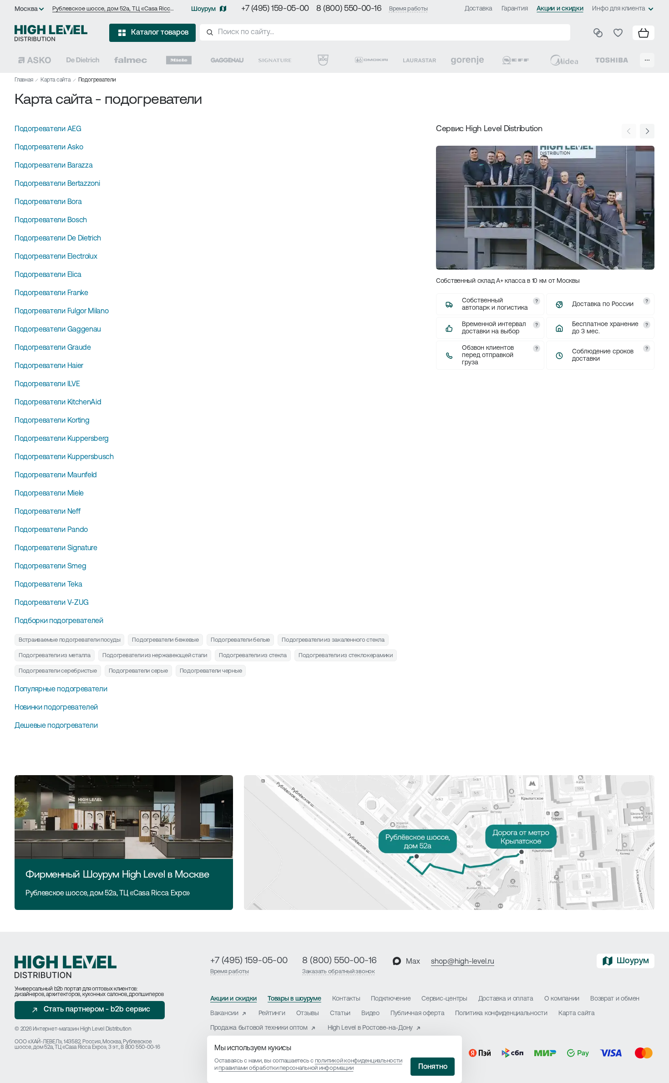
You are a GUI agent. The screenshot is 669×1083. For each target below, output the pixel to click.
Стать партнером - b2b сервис (97, 1009)
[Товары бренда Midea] (564, 60)
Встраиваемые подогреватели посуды (69, 640)
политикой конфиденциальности (358, 1061)
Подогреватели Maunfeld (56, 475)
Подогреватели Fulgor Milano (61, 311)
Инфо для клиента (618, 8)
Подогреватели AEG (48, 129)
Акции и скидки (560, 8)
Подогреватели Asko (49, 147)
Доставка (478, 8)
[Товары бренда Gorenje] (467, 60)
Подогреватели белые (240, 640)
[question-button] (536, 301)
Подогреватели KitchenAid (58, 402)
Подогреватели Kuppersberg (62, 439)
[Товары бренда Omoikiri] (371, 60)
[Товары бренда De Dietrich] (83, 60)
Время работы (408, 9)
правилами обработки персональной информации (285, 1068)
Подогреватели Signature (56, 548)
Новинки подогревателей (56, 707)
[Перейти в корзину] (643, 33)
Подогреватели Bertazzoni (57, 184)
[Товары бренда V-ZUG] (323, 60)
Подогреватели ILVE (47, 384)
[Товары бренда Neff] (516, 60)
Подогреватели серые (138, 671)
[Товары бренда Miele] (179, 60)
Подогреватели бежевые (165, 640)
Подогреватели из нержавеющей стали (154, 656)
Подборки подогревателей (59, 621)
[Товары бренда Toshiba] (612, 60)
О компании (561, 999)
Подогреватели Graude (53, 348)
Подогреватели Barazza (53, 165)
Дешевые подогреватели (56, 726)
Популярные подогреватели (61, 689)
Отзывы (307, 1013)
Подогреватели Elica (48, 275)
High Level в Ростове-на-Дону (370, 1028)
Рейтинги (271, 1013)
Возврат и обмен (614, 999)
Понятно (432, 1067)
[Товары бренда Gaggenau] (227, 60)
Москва (26, 9)
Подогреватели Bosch (51, 220)
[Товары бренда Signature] (275, 60)
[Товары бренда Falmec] (131, 60)
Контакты (346, 999)
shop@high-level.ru (462, 962)
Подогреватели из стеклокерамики (346, 656)
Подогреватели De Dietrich (58, 238)
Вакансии (224, 1013)
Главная (24, 80)
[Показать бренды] (647, 60)
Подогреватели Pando (51, 530)
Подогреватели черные (211, 671)
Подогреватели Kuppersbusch (64, 457)
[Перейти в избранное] (618, 32)
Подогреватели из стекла (253, 656)
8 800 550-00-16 (140, 1047)
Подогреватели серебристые (58, 671)
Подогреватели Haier (49, 366)
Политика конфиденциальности (501, 1013)
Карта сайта (55, 80)
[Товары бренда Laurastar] (420, 60)
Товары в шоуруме (294, 999)
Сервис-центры (444, 999)
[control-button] (647, 131)
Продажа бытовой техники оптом (259, 1028)
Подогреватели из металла (55, 656)
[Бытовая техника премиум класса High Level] (51, 33)
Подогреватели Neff (47, 512)
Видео (370, 1013)
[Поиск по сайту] (385, 32)
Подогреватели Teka (48, 584)
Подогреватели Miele (49, 493)
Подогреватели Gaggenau (58, 329)
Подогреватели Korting (52, 420)
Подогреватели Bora (48, 202)
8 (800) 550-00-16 (349, 9)
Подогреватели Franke (51, 293)
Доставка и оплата (505, 999)
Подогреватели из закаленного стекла (333, 640)
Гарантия (515, 8)
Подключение (391, 999)
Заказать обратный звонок (338, 972)
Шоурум (203, 9)
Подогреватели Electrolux (56, 257)
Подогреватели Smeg (50, 566)
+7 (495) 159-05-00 (275, 9)
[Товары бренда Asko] (35, 60)
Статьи (340, 1013)
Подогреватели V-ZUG (52, 603)
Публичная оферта (417, 1013)
